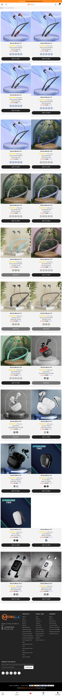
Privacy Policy (24, 685)
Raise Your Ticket (8, 628)
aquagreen (46, 162)
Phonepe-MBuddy (9, 8)
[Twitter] (19, 673)
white (45, 432)
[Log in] (55, 4)
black (47, 432)
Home (1, 8)
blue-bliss (16, 54)
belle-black (18, 54)
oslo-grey (18, 270)
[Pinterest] (11, 673)
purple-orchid (43, 162)
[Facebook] (3, 673)
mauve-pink (51, 162)
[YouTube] (15, 673)
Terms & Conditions (14, 685)
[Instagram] (7, 673)
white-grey (47, 378)
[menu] (2, 4)
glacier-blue (13, 270)
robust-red (10, 54)
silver (21, 54)
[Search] (6, 4)
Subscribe (28, 667)
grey (49, 162)
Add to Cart (16, 58)
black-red (45, 378)
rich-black (16, 270)
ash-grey (13, 54)
